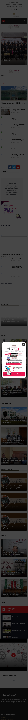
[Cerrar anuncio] (23, 344)
